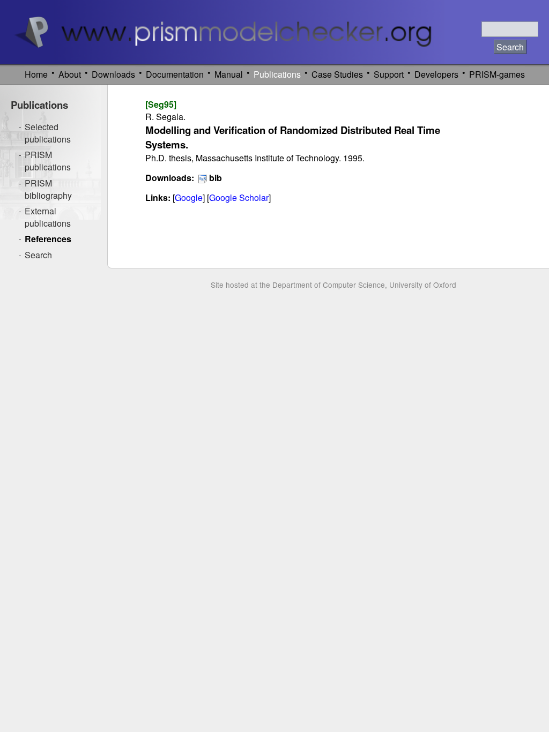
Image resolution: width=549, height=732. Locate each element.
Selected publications (48, 133)
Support (389, 74)
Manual (228, 74)
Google (189, 197)
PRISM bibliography (48, 189)
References (48, 239)
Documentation (175, 74)
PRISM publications (48, 160)
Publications (277, 74)
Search (38, 255)
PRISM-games (497, 74)
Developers (436, 74)
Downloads (113, 74)
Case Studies (337, 74)
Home (36, 74)
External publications (48, 217)
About (69, 74)
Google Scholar (239, 197)
